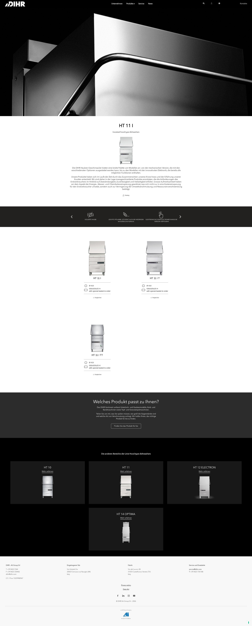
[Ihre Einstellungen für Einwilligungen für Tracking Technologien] (248, 622)
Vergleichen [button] (97, 297)
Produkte (129, 4)
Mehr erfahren (47, 471)
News (150, 4)
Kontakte (243, 4)
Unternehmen (116, 4)
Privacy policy (126, 585)
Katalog (126, 195)
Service (141, 4)
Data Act (126, 589)
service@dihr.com (195, 569)
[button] (71, 217)
